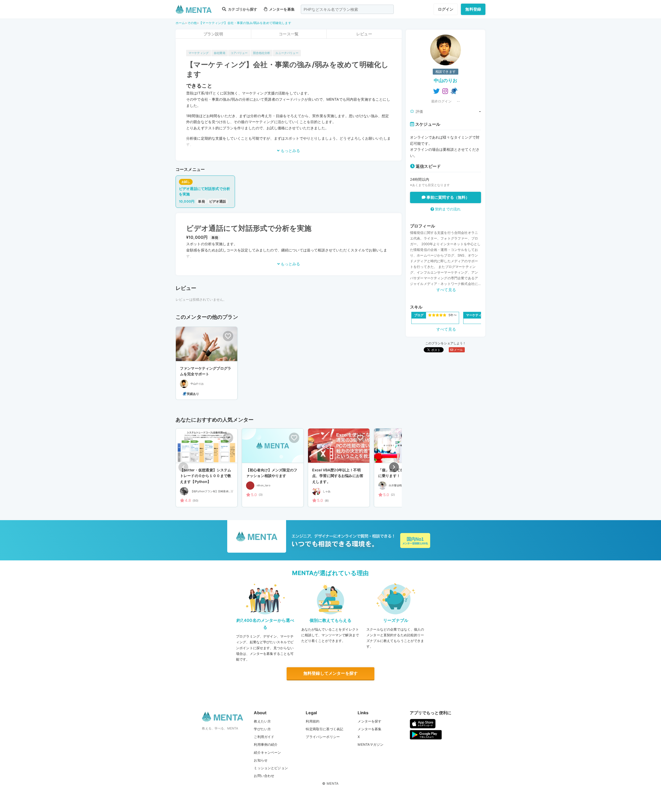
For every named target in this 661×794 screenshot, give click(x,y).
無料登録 (473, 9)
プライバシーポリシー (323, 737)
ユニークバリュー (286, 53)
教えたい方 (262, 721)
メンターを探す (369, 721)
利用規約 (312, 721)
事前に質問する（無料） (448, 197)
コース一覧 (288, 33)
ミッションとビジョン (271, 768)
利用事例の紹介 (266, 744)
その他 (192, 23)
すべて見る (446, 289)
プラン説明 (213, 33)
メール (458, 350)
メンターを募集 (281, 9)
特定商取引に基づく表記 (324, 729)
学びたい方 (262, 729)
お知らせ (260, 760)
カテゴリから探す (242, 9)
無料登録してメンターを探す (330, 673)
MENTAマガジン (370, 744)
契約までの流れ (447, 209)
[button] (394, 467)
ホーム (180, 23)
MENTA (333, 783)
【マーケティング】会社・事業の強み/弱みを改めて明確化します (245, 23)
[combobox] (347, 9)
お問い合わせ (264, 776)
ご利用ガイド (264, 737)
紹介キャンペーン (267, 752)
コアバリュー (239, 53)
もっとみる (290, 150)
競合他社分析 (261, 53)
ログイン (446, 9)
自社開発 (219, 53)
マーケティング (198, 53)
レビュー (364, 33)
